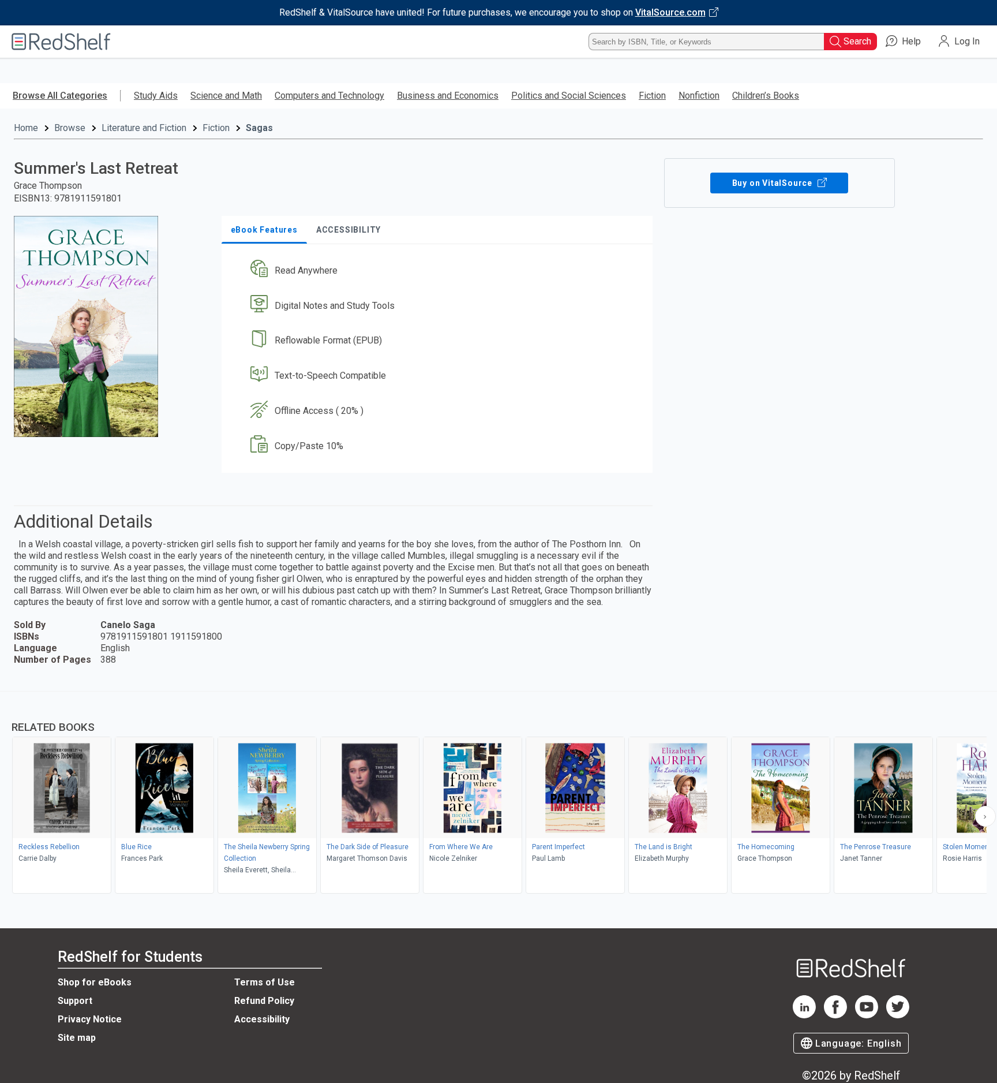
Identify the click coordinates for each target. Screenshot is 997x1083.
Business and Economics (447, 95)
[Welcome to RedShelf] (61, 41)
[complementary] (498, 794)
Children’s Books (765, 95)
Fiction (652, 95)
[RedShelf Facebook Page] (835, 1015)
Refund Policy (264, 1000)
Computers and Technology (329, 95)
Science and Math (226, 95)
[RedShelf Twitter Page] (897, 1015)
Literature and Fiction (144, 127)
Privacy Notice (90, 1019)
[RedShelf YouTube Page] (866, 1015)
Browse (69, 127)
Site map (77, 1037)
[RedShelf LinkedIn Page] (804, 1015)
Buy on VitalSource (773, 183)
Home (26, 127)
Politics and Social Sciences (568, 95)
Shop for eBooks (95, 982)
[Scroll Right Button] (985, 816)
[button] (439, 270)
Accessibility (262, 1019)
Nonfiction (699, 95)
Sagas (259, 127)
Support (75, 1000)
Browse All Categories (60, 95)
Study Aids (156, 95)
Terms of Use (264, 982)
